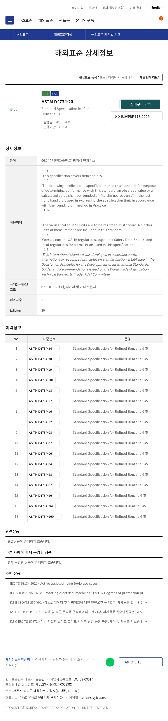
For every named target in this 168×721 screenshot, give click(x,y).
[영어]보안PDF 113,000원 (132, 116)
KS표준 (26, 20)
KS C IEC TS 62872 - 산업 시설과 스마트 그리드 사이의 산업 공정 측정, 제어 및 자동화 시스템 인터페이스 (78, 621)
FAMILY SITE (132, 662)
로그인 (93, 7)
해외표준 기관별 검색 (106, 34)
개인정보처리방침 (17, 659)
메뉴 (9, 20)
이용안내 (135, 7)
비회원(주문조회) (113, 7)
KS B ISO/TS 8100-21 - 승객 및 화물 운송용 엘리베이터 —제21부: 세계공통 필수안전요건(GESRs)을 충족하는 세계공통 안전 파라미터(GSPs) (78, 611)
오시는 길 (83, 659)
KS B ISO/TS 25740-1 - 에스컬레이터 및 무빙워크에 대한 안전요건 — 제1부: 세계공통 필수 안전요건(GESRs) (78, 602)
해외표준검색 (63, 34)
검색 (142, 20)
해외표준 (45, 20)
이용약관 (41, 659)
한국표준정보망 (28, 7)
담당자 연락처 (62, 659)
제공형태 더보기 (150, 77)
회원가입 (77, 7)
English (157, 7)
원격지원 (11, 665)
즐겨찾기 (115, 104)
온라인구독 (85, 20)
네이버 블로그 (110, 662)
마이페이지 (150, 20)
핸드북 (64, 20)
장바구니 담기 (140, 104)
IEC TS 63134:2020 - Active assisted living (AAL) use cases (54, 583)
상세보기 (57, 348)
